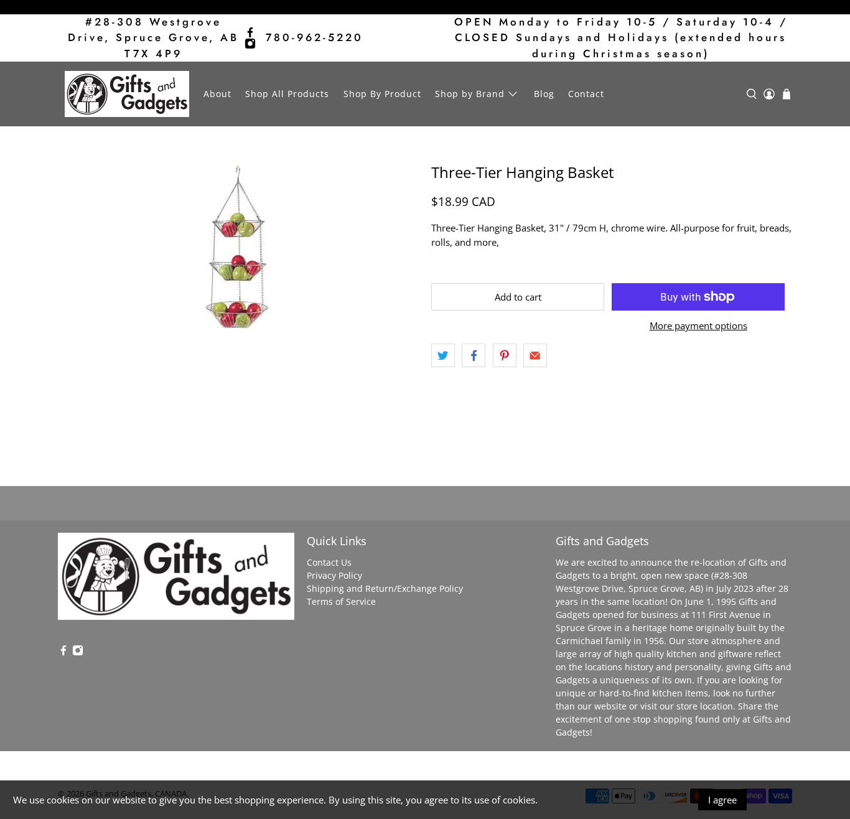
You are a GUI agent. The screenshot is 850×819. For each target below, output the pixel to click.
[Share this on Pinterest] (504, 355)
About (217, 94)
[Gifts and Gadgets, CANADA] (127, 94)
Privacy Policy (334, 575)
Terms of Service (341, 601)
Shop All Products (287, 94)
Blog (544, 94)
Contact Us (329, 562)
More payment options (698, 325)
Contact (586, 94)
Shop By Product (382, 94)
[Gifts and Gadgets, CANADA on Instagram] (250, 43)
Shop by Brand (470, 94)
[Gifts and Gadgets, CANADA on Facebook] (250, 32)
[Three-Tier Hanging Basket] (238, 246)
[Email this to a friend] (535, 355)
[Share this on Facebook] (473, 355)
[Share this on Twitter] (443, 355)
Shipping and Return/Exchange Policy (385, 588)
